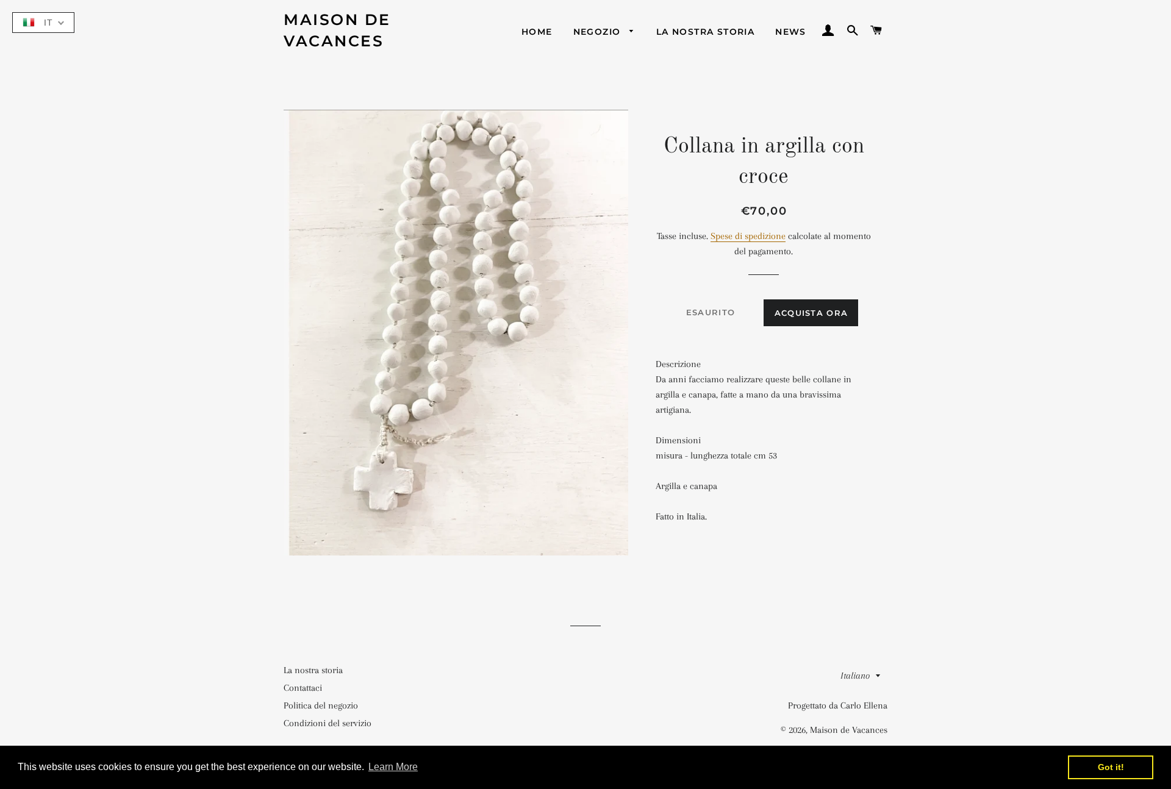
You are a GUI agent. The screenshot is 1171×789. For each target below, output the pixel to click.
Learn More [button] (393, 767)
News (790, 31)
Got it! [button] (1111, 767)
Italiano (855, 675)
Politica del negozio (321, 705)
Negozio (598, 31)
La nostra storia (705, 31)
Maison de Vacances (337, 30)
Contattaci (303, 687)
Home (537, 31)
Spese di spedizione (748, 235)
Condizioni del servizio (327, 723)
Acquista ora (811, 313)
